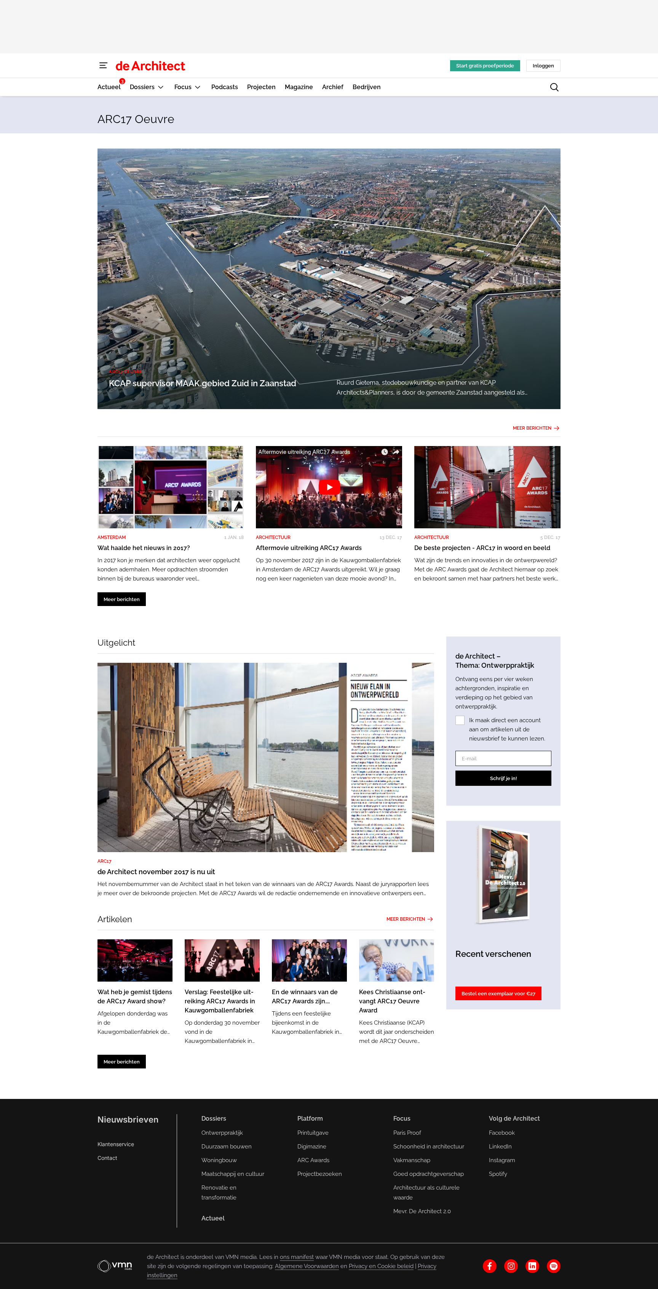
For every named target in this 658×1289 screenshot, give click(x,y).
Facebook (502, 1132)
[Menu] (103, 65)
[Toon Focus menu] (197, 87)
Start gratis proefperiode (485, 66)
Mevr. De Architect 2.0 (422, 1211)
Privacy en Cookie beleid (381, 1266)
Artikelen (114, 919)
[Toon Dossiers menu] (160, 87)
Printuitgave (313, 1132)
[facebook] (490, 1266)
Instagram (502, 1160)
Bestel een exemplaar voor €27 (498, 993)
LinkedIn (500, 1146)
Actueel (213, 1218)
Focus (401, 1118)
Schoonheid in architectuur (428, 1146)
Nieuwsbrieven (127, 1119)
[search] (554, 87)
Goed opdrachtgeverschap (428, 1174)
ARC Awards (313, 1160)
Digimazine (311, 1146)
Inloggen (543, 66)
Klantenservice (115, 1144)
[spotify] (554, 1266)
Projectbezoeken (319, 1174)
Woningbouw (219, 1160)
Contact (107, 1158)
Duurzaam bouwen (226, 1146)
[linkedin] (532, 1266)
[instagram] (511, 1266)
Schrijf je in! (503, 778)
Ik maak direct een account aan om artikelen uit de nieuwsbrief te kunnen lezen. (507, 729)
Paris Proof (407, 1132)
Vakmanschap (411, 1160)
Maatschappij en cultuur (232, 1174)
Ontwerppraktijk (222, 1132)
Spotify (498, 1174)
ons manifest (297, 1257)
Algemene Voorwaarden (307, 1266)
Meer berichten (532, 428)
